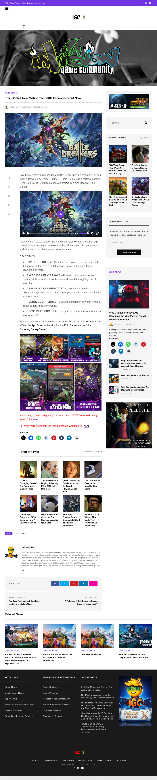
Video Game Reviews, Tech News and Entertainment (25, 3)
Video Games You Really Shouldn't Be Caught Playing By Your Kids (71, 486)
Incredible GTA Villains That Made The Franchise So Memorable (91, 520)
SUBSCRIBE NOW (129, 252)
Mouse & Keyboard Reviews (56, 704)
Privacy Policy (104, 760)
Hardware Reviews (52, 710)
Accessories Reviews (53, 716)
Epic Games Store (91, 321)
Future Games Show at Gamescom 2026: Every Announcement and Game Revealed (93, 728)
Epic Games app (73, 325)
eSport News (11, 698)
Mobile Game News (14, 693)
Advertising (68, 760)
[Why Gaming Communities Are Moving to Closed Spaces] (114, 390)
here (86, 426)
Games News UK (11, 93)
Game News (11, 687)
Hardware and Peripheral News (20, 704)
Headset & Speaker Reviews (56, 698)
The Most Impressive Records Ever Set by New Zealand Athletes (97, 696)
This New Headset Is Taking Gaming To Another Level (139, 168)
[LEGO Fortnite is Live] (97, 636)
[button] (28, 348)
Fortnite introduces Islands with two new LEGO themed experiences (58, 657)
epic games (21, 533)
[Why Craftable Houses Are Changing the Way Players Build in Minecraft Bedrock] (129, 294)
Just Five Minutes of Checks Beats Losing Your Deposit (97, 688)
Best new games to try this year (135, 375)
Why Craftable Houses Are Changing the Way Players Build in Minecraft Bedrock (128, 316)
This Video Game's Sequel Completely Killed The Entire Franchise (71, 520)
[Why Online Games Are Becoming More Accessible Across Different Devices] (114, 363)
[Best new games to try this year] (114, 378)
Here (35, 419)
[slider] (46, 233)
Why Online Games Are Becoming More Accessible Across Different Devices (133, 363)
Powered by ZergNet (93, 452)
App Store (37, 325)
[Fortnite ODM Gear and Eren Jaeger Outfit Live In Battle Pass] (136, 636)
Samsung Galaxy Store (32, 329)
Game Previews (50, 693)
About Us (35, 760)
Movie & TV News (13, 710)
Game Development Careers (19, 716)
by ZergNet (144, 138)
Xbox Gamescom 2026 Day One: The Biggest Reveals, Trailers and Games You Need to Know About (97, 716)
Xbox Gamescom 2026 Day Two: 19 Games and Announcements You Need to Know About (97, 705)
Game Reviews (50, 687)
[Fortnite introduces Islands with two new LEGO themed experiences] (59, 636)
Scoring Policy (51, 760)
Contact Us (120, 760)
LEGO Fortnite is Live (91, 654)
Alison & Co (14, 107)
